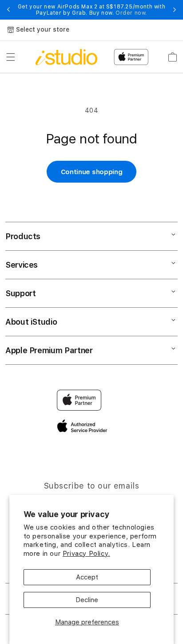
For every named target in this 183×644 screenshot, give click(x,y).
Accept (87, 577)
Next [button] (174, 9)
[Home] (66, 57)
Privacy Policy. (86, 554)
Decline (87, 600)
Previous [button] (8, 9)
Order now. (131, 13)
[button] (10, 57)
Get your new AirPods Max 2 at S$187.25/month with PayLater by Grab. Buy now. (91, 10)
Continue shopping (92, 172)
